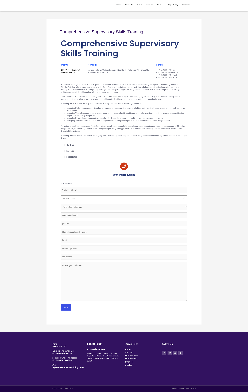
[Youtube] (170, 353)
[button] (124, 145)
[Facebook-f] (164, 353)
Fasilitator (71, 157)
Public (139, 5)
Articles (160, 5)
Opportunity (173, 5)
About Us (129, 5)
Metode (70, 151)
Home (118, 5)
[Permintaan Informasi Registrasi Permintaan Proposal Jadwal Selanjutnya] (124, 207)
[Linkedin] (180, 353)
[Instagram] (175, 353)
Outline (70, 145)
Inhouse (149, 5)
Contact (186, 5)
